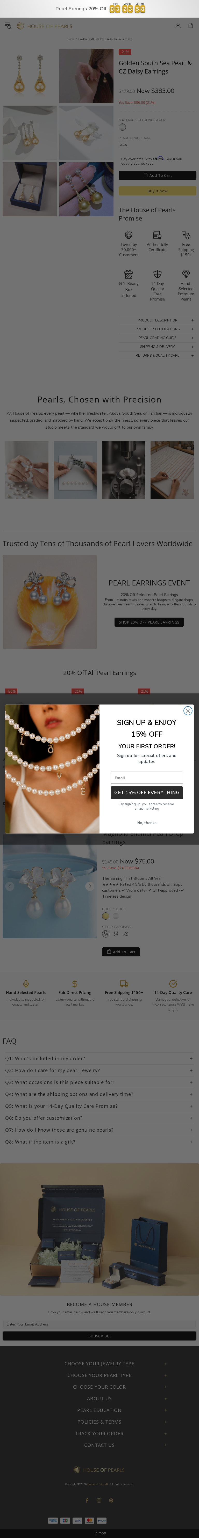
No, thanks (147, 823)
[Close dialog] (188, 710)
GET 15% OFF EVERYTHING (147, 792)
